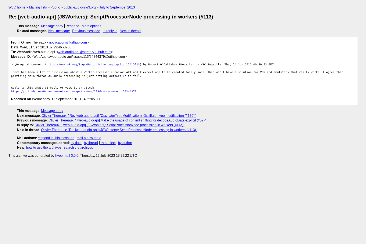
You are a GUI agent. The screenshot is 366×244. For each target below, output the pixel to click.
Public (55, 7)
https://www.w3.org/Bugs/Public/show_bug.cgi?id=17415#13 (93, 64)
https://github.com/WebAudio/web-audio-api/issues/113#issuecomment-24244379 (73, 91)
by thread (91, 143)
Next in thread (130, 31)
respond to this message (56, 138)
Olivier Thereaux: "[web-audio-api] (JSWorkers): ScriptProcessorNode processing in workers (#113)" (109, 125)
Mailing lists (38, 7)
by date (76, 143)
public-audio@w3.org (80, 7)
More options (91, 26)
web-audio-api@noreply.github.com (84, 52)
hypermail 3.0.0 (66, 155)
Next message (59, 31)
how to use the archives (43, 147)
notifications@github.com (68, 42)
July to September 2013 (117, 7)
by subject (108, 143)
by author (125, 143)
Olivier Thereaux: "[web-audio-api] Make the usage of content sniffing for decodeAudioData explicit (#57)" (127, 120)
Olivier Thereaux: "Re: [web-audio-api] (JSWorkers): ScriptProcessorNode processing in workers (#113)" (119, 130)
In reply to (110, 31)
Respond (72, 26)
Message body (52, 26)
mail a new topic (89, 138)
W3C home (16, 7)
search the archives (78, 147)
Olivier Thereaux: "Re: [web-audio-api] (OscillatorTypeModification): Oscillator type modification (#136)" (119, 115)
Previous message (86, 31)
